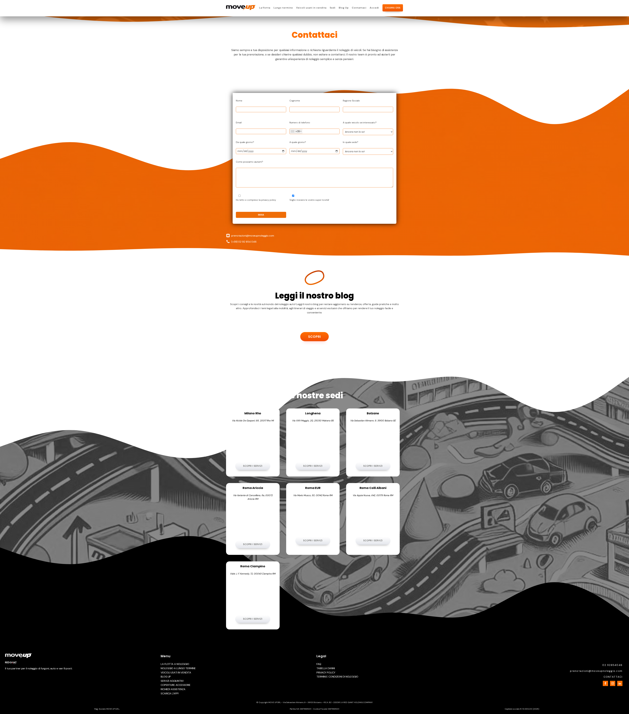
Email (239, 122)
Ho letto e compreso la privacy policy (256, 199)
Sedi (332, 7)
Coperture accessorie (176, 685)
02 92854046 (612, 665)
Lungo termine (283, 7)
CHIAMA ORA (392, 7)
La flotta (264, 7)
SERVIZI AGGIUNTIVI (172, 681)
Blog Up (344, 7)
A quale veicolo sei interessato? (360, 122)
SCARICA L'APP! (170, 693)
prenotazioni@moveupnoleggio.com (252, 235)
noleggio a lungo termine (178, 668)
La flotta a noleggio (175, 664)
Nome (239, 100)
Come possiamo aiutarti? (249, 161)
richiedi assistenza (173, 689)
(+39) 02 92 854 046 (244, 241)
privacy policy (325, 672)
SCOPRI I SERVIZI (252, 466)
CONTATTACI (613, 677)
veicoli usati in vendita (176, 672)
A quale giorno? (297, 142)
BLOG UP (166, 676)
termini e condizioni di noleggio (337, 676)
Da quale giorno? (245, 142)
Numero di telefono (299, 122)
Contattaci (359, 7)
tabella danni (325, 668)
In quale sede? (350, 142)
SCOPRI (314, 337)
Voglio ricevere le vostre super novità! (309, 199)
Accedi (374, 7)
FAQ (318, 664)
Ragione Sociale (351, 100)
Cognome (294, 100)
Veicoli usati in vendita (311, 7)
